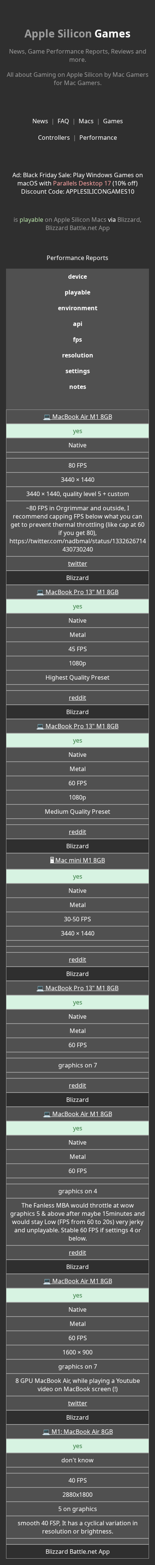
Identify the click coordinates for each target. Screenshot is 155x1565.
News (40, 121)
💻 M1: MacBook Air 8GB (78, 1431)
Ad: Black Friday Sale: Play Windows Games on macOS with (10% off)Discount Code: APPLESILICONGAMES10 (77, 183)
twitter (77, 563)
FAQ (63, 121)
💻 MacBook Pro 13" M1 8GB (77, 592)
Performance (98, 137)
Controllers (54, 137)
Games (77, 33)
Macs (86, 121)
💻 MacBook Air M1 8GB (77, 417)
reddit (77, 698)
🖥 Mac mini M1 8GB (77, 860)
